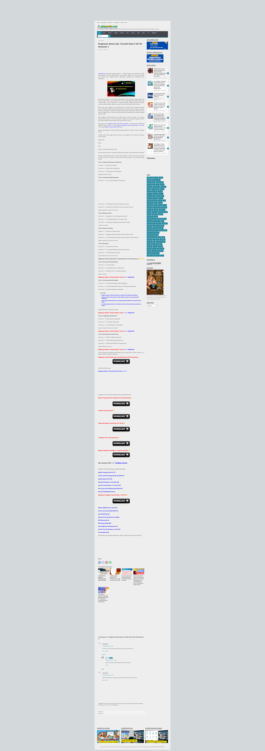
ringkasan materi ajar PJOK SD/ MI (113, 127)
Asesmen (149, 179)
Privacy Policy (123, 22)
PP (148, 33)
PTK (154, 239)
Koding (155, 209)
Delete (106, 651)
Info (143, 33)
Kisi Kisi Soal (150, 209)
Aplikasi (155, 177)
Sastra (109, 33)
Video (162, 255)
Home (98, 22)
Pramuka (149, 239)
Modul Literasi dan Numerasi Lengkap (108, 517)
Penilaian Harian (163, 230)
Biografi (149, 184)
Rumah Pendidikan (161, 241)
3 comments (105, 49)
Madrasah (155, 214)
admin (107, 658)
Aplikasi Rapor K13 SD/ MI (105, 479)
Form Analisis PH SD (103, 532)
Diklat (153, 189)
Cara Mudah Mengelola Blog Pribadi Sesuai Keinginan (159, 95)
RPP (154, 241)
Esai (157, 189)
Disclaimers (116, 22)
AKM (151, 177)
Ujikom (149, 251)
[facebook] (99, 562)
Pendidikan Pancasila (158, 228)
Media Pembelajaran (152, 218)
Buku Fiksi (150, 186)
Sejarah (153, 244)
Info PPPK (155, 198)
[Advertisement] (132, 9)
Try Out (155, 246)
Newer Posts (100, 711)
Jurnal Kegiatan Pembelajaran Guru (108, 526)
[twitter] (103, 562)
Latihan (149, 214)
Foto (149, 191)
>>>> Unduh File (129, 277)
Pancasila (153, 223)
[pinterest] (106, 562)
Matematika (150, 216)
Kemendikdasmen (156, 207)
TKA (160, 244)
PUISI (157, 239)
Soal (138, 33)
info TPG (161, 198)
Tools (132, 33)
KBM (155, 205)
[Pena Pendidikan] (128, 27)
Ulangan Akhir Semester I (157, 251)
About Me (110, 22)
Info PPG (149, 198)
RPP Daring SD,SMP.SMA (104, 523)
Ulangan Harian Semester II (153, 253)
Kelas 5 (164, 205)
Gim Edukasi (154, 191)
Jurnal (160, 202)
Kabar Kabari (150, 205)
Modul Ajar (150, 221)
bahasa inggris (160, 182)
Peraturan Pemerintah (152, 237)
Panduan (159, 223)
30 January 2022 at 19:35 (107, 675)
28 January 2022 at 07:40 (110, 660)
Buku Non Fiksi (156, 186)
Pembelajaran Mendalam (158, 225)
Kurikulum (154, 212)
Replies (103, 654)
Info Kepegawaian (151, 196)
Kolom (121, 33)
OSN (148, 223)
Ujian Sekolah (160, 248)
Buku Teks (163, 186)
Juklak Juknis (150, 202)
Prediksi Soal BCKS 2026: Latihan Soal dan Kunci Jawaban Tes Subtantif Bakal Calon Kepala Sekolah (159, 105)
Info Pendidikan (160, 196)
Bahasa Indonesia (151, 182)
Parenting (165, 223)
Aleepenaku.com (102, 73)
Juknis (156, 202)
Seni (157, 244)
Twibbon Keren (121, 463)
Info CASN (149, 193)
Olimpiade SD (156, 221)
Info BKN (160, 191)
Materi (155, 216)
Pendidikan (150, 228)
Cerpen (149, 189)
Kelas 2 (159, 205)
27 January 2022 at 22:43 (107, 646)
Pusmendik (162, 239)
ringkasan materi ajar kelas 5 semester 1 (118, 123)
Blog (157, 184)
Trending (154, 33)
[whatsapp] (110, 562)
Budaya (162, 184)
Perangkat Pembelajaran (153, 234)
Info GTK (161, 193)
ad (148, 177)
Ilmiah (115, 33)
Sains (149, 244)
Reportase (150, 241)
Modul (164, 218)
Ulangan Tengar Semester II (153, 255)
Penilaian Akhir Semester (153, 230)
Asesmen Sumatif (156, 179)
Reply (103, 651)
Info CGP (155, 193)
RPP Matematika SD (103, 520)
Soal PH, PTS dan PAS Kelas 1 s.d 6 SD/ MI (109, 529)
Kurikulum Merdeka (163, 212)
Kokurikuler (162, 209)
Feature (162, 189)
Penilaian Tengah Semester (153, 232)
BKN (154, 184)
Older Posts (100, 713)
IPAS (164, 200)
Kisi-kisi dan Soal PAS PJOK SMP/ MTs (108, 511)
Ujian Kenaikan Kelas (152, 248)
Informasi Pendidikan (152, 200)
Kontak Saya (104, 22)
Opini (162, 221)
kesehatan (164, 207)
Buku (104, 33)
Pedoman (149, 225)
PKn (159, 237)
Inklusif (159, 200)
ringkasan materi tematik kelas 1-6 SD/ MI (132, 125)
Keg (127, 33)
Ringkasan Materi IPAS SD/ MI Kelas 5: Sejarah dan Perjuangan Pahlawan (120, 295)
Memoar (159, 218)
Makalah (160, 214)
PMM (163, 237)
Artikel (160, 177)
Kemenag (149, 207)
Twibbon (160, 246)
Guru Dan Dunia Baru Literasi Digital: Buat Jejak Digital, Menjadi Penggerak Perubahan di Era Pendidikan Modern (160, 116)
